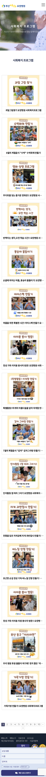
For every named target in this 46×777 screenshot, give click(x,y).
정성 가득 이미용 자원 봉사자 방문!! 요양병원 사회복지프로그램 (23, 620)
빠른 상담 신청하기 (25, 773)
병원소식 (13, 738)
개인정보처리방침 (7, 741)
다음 (43, 724)
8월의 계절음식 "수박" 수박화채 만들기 (23, 152)
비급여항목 (34, 741)
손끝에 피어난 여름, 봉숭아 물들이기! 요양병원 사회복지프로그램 (23, 280)
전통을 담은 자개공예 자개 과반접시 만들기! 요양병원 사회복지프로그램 (23, 535)
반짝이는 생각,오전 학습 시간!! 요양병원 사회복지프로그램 (23, 238)
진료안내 (21, 738)
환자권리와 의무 (22, 741)
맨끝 (23, 728)
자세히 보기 (24, 767)
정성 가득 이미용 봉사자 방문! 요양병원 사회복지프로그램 (23, 365)
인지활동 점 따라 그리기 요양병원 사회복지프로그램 (23, 493)
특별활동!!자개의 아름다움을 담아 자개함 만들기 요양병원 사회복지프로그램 (23, 408)
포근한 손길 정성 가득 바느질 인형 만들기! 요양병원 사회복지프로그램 (23, 578)
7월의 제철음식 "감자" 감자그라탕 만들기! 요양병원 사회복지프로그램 (23, 450)
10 (39, 724)
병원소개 (4, 738)
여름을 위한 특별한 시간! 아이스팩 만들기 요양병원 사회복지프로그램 (23, 323)
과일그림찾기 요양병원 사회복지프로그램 (23, 110)
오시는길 (30, 738)
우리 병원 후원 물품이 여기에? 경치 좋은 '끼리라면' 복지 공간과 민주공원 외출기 (23, 663)
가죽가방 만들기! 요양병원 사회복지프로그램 (23, 706)
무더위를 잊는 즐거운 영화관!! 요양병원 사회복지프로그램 (23, 195)
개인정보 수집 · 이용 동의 (11, 767)
